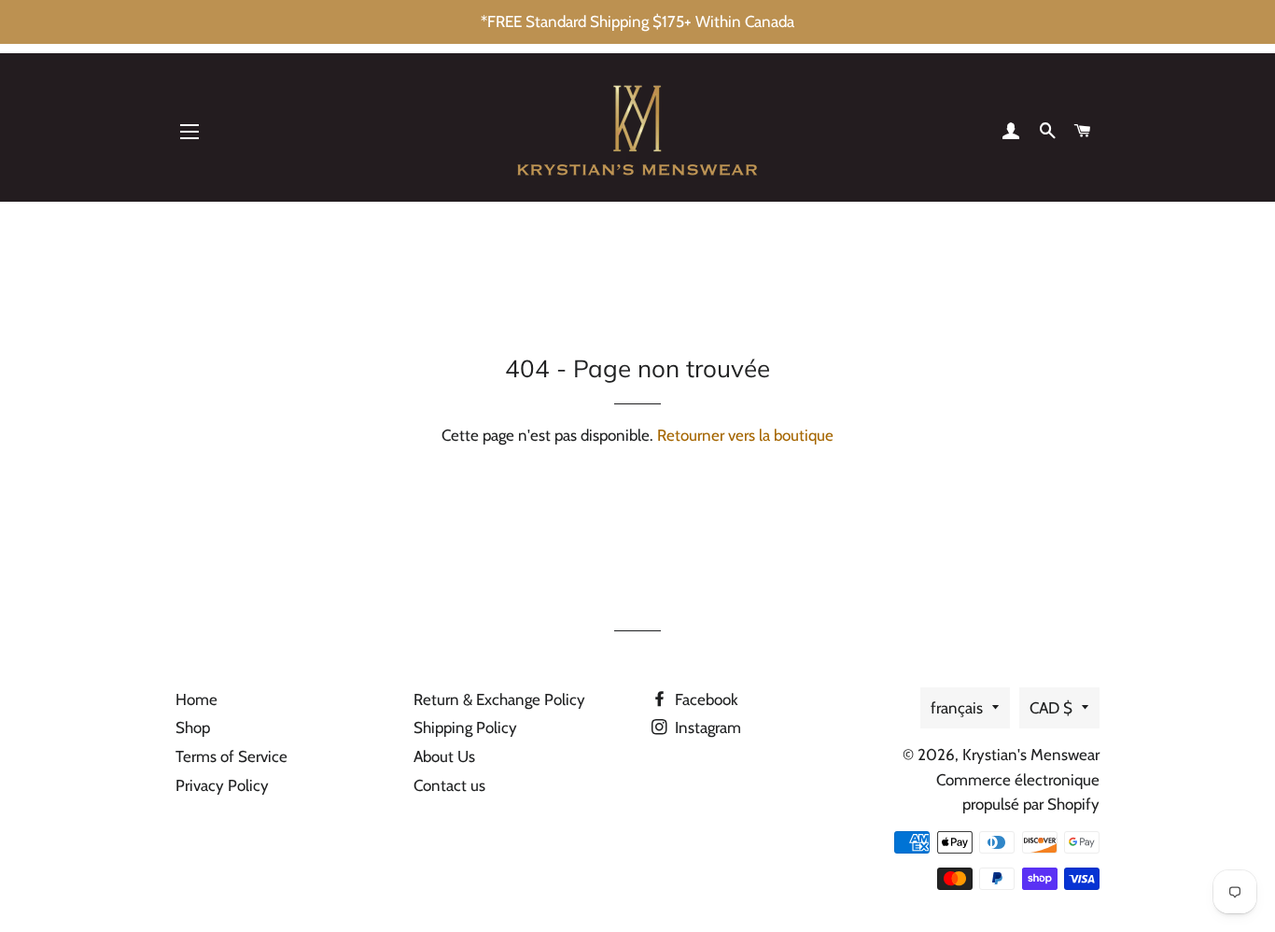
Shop (192, 727)
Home (196, 699)
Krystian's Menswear (1031, 754)
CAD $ (1051, 708)
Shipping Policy (465, 727)
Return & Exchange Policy (499, 699)
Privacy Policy (222, 785)
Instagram (706, 727)
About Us (444, 756)
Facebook (704, 699)
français (957, 708)
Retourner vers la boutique (745, 435)
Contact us (449, 785)
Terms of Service (231, 756)
